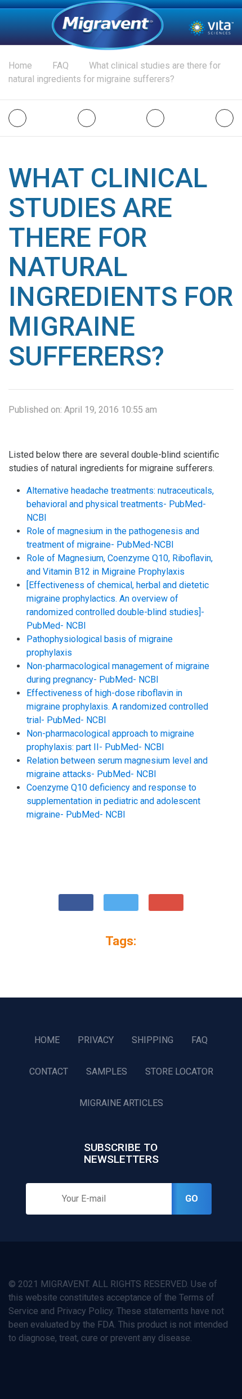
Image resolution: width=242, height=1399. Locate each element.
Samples (106, 1071)
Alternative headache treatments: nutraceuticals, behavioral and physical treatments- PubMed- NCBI (120, 504)
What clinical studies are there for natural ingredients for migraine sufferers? (114, 72)
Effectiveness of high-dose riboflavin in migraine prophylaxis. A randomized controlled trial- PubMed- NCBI (117, 706)
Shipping (152, 1040)
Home (107, 25)
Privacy (96, 1040)
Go (191, 1198)
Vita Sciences (211, 27)
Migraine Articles (121, 1103)
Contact (48, 1071)
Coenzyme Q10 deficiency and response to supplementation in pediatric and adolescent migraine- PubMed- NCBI (113, 801)
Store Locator (179, 1071)
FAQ (199, 1040)
